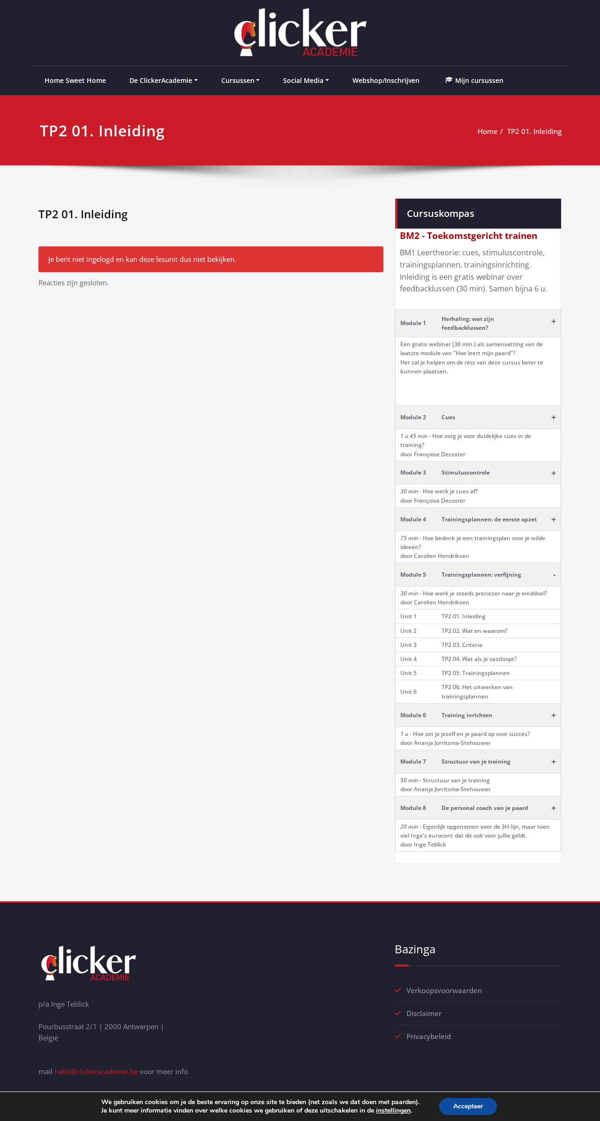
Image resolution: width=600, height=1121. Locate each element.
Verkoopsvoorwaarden (444, 990)
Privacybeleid (428, 1036)
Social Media (303, 80)
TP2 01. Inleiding (534, 131)
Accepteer (468, 1106)
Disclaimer (424, 1013)
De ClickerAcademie (160, 80)
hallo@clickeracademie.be (96, 1071)
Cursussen (238, 80)
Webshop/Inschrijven (386, 80)
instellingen (393, 1110)
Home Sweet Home (75, 80)
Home (488, 131)
